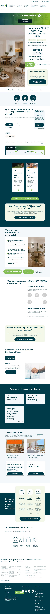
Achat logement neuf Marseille (12, 569)
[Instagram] (26, 591)
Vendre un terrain (37, 567)
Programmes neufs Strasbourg (13, 576)
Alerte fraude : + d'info (39, 590)
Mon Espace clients (37, 572)
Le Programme (32, 89)
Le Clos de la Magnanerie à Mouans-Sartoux (4, 567)
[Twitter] (29, 591)
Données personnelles (39, 593)
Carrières (27, 570)
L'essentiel (11, 89)
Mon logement (21, 89)
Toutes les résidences (38, 573)
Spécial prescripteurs (27, 567)
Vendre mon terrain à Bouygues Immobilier (40, 570)
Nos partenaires (28, 577)
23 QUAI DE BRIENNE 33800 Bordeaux (37, 42)
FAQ (34, 575)
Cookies (36, 594)
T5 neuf (18, 572)
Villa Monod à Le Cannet (4, 575)
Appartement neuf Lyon (12, 567)
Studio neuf (19, 566)
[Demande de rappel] (46, 610)
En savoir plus (15, 473)
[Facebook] (23, 591)
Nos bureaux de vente (38, 577)
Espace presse (28, 573)
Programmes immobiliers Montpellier (11, 572)
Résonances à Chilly (5, 572)
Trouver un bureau (28, 575)
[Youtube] (33, 591)
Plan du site (37, 603)
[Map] (12, 304)
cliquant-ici (29, 436)
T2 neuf (18, 567)
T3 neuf (18, 569)
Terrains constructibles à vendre (40, 566)
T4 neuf (18, 571)
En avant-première (4, 560)
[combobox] (37, 316)
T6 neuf (18, 574)
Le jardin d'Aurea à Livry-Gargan (4, 577)
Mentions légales (38, 591)
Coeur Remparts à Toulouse (4, 570)
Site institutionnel (28, 572)
